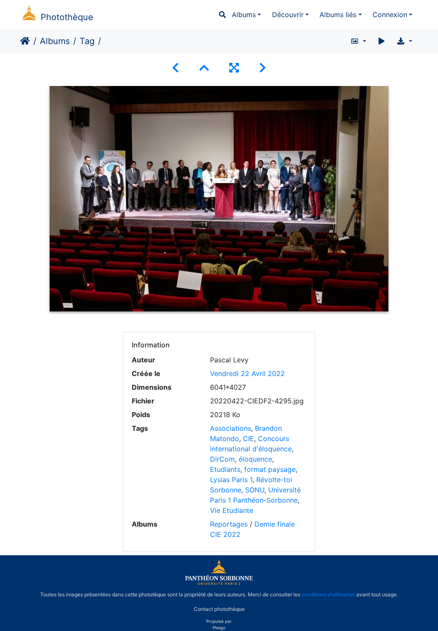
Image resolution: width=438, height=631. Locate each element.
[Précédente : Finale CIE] (175, 67)
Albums (244, 14)
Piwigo (219, 627)
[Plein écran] (234, 67)
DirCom (222, 459)
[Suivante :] (262, 67)
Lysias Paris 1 (231, 479)
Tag (87, 41)
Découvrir (288, 14)
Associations (230, 428)
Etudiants (225, 469)
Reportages (229, 524)
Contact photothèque (219, 609)
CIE (248, 438)
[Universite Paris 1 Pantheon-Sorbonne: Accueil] (219, 583)
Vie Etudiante (231, 510)
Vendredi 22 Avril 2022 (247, 373)
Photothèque (67, 17)
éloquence (255, 459)
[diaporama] (381, 41)
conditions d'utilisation (328, 594)
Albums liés (338, 14)
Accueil (25, 41)
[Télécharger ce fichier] (404, 41)
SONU (254, 490)
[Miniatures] (204, 67)
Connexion (390, 14)
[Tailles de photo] (358, 41)
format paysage (270, 469)
